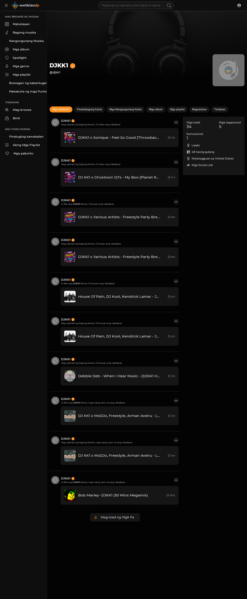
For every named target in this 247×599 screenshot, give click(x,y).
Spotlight (19, 57)
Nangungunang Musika (26, 41)
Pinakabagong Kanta (89, 109)
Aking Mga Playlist (26, 145)
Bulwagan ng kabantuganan (28, 83)
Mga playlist (21, 74)
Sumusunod (195, 136)
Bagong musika (24, 32)
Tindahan (219, 109)
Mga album (21, 49)
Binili (16, 118)
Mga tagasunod (230, 125)
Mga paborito (23, 153)
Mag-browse (22, 109)
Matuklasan (21, 24)
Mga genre (21, 66)
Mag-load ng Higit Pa (117, 517)
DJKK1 (60, 65)
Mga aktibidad (61, 109)
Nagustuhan (199, 109)
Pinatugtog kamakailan (26, 136)
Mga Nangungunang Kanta (125, 109)
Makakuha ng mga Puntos (28, 91)
